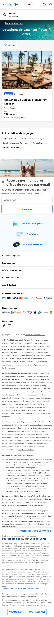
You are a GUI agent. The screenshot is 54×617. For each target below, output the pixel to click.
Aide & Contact (9, 285)
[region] (27, 572)
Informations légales (11, 270)
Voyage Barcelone (11, 147)
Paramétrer (15, 612)
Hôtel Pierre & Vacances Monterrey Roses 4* (25, 101)
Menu (28, 4)
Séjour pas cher (9, 138)
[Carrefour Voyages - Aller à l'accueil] (10, 5)
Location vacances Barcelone (15, 142)
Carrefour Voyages (11, 255)
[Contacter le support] (50, 4)
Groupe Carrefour (10, 277)
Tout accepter (37, 612)
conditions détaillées (26, 450)
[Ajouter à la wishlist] (48, 94)
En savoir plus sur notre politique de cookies (21, 588)
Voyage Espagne (40, 142)
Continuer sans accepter (34, 531)
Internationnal (8, 263)
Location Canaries (14, 23)
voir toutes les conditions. (35, 335)
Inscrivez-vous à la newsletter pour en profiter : (23, 193)
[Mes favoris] (44, 4)
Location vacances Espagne (32, 138)
